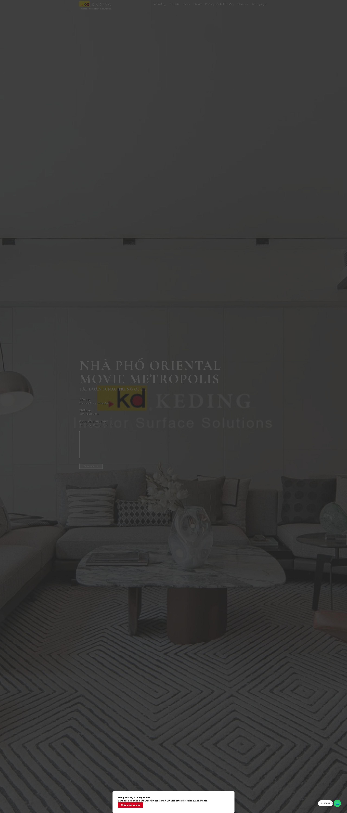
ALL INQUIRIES (327, 803)
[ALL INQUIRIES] (337, 803)
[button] (159, 4)
